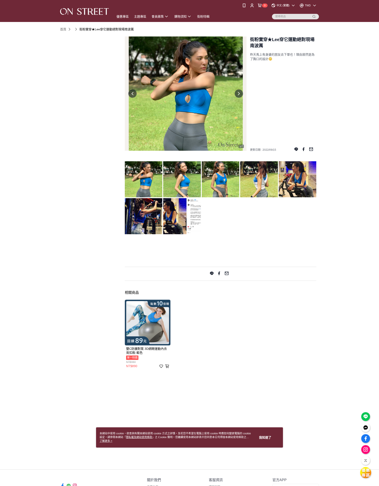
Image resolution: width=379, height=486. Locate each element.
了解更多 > (106, 440)
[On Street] (84, 11)
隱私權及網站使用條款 (139, 437)
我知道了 (265, 437)
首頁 (63, 29)
